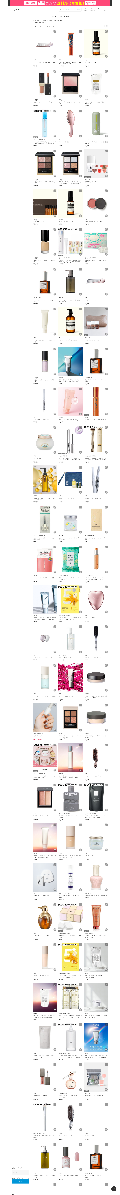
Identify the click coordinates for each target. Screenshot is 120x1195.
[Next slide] (111, 3)
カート (99, 10)
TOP (114, 1190)
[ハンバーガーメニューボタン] (106, 9)
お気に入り (92, 10)
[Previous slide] (9, 3)
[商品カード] (45, 48)
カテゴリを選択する (17, 1178)
